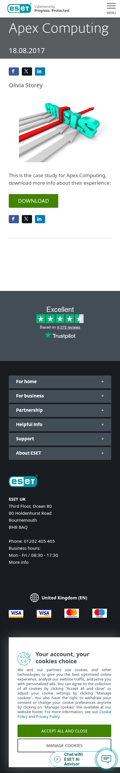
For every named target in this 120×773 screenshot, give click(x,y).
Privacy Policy (47, 722)
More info (19, 562)
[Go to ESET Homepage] (38, 9)
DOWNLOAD (33, 200)
